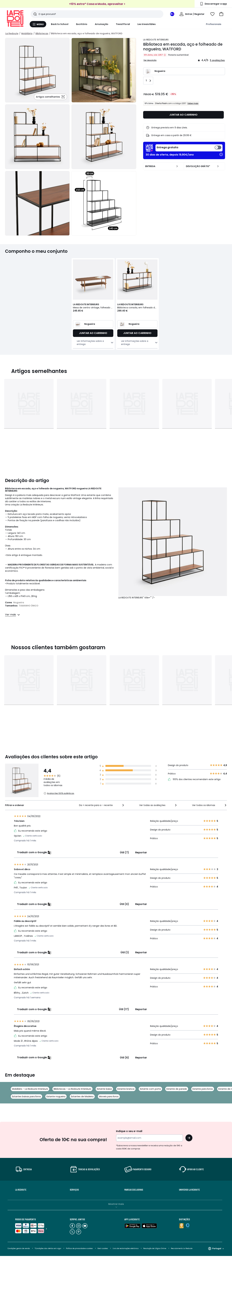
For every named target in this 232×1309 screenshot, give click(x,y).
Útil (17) (124, 1009)
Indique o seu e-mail (129, 1131)
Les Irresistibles (146, 24)
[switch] (189, 147)
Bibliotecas (42, 33)
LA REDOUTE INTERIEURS (156, 39)
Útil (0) (124, 904)
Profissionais (213, 24)
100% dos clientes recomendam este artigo (196, 779)
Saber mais (192, 103)
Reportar (141, 852)
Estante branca (125, 1088)
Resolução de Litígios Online (154, 1248)
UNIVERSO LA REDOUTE (189, 1189)
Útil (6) (124, 1057)
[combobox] (102, 805)
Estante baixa (104, 1088)
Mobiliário (27, 33)
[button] (221, 14)
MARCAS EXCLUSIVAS (133, 1189)
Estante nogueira (56, 1096)
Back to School (59, 24)
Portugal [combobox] (216, 1248)
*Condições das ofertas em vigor (48, 1248)
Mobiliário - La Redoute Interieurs (30, 1088)
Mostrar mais (116, 1204)
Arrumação (101, 24)
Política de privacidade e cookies (79, 1248)
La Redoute (11, 33)
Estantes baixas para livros (26, 1096)
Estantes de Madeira (82, 1096)
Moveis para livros (109, 1096)
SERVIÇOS (74, 1189)
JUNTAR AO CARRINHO (183, 115)
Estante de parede (177, 1088)
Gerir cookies (103, 1248)
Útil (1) (125, 952)
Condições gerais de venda (19, 1248)
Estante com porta (150, 1088)
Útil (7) (124, 852)
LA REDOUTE (20, 1189)
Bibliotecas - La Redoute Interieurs (72, 1088)
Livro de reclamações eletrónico (126, 1248)
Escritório (81, 24)
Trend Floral (123, 24)
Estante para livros (203, 1088)
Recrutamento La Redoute (181, 1248)
